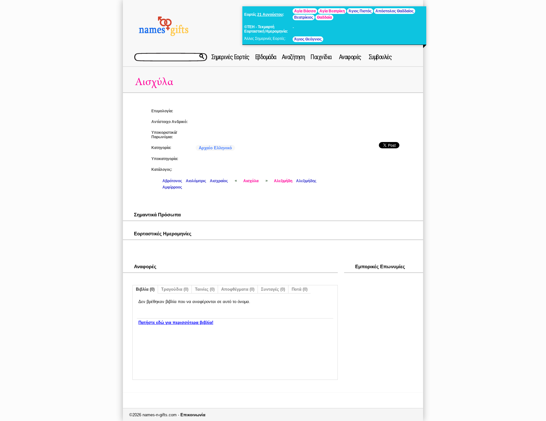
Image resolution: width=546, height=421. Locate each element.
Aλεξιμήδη (283, 181)
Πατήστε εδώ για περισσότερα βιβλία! (175, 322)
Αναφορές (350, 57)
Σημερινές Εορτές (230, 57)
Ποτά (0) (299, 289)
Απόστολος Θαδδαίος (394, 11)
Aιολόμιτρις (196, 181)
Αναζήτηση (293, 57)
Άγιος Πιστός (360, 11)
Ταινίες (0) (205, 289)
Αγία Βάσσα (305, 11)
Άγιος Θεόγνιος (308, 39)
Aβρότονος (172, 181)
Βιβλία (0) (145, 289)
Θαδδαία (324, 17)
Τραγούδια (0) (174, 289)
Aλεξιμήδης (306, 181)
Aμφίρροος (172, 187)
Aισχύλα (154, 82)
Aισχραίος (219, 181)
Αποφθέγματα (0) (237, 289)
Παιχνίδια (320, 57)
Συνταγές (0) (273, 289)
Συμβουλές (380, 57)
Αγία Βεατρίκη (332, 11)
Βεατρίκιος (303, 17)
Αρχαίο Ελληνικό (215, 147)
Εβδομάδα (265, 57)
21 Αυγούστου (270, 14)
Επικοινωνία (192, 414)
